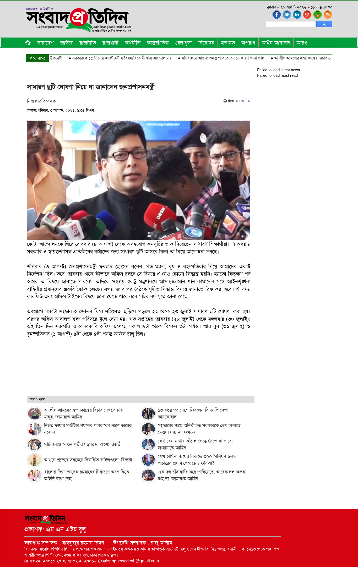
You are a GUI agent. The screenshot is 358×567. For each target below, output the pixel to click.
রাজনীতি (87, 42)
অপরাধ (248, 42)
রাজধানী (110, 42)
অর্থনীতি (132, 42)
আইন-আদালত (276, 42)
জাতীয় (66, 42)
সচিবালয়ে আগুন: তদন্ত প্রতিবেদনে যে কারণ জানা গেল (212, 58)
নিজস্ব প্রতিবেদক (41, 101)
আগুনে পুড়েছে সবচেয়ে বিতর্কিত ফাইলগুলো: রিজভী (88, 460)
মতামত (228, 42)
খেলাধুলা (183, 42)
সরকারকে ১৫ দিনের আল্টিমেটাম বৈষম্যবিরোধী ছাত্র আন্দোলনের (111, 58)
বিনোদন (206, 42)
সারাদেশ (45, 42)
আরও (302, 42)
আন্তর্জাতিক (158, 42)
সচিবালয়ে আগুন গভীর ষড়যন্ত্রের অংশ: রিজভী (83, 444)
